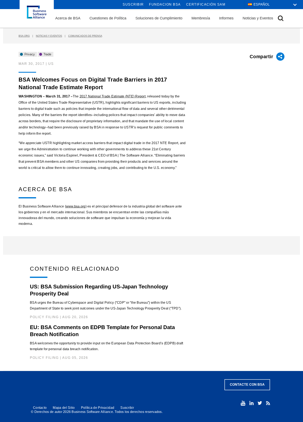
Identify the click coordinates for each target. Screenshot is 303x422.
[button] (280, 18)
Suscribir (133, 4)
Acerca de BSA (67, 18)
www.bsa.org (76, 206)
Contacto (40, 407)
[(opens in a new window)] (243, 403)
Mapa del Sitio (64, 407)
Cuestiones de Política (107, 18)
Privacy (29, 54)
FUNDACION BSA (165, 4)
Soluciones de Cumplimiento (158, 18)
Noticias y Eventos (258, 18)
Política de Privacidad (97, 407)
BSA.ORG (24, 35)
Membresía (200, 18)
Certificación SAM (205, 4)
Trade (47, 54)
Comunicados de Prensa (85, 35)
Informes (226, 18)
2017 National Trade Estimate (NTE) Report (113, 96)
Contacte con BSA (247, 384)
